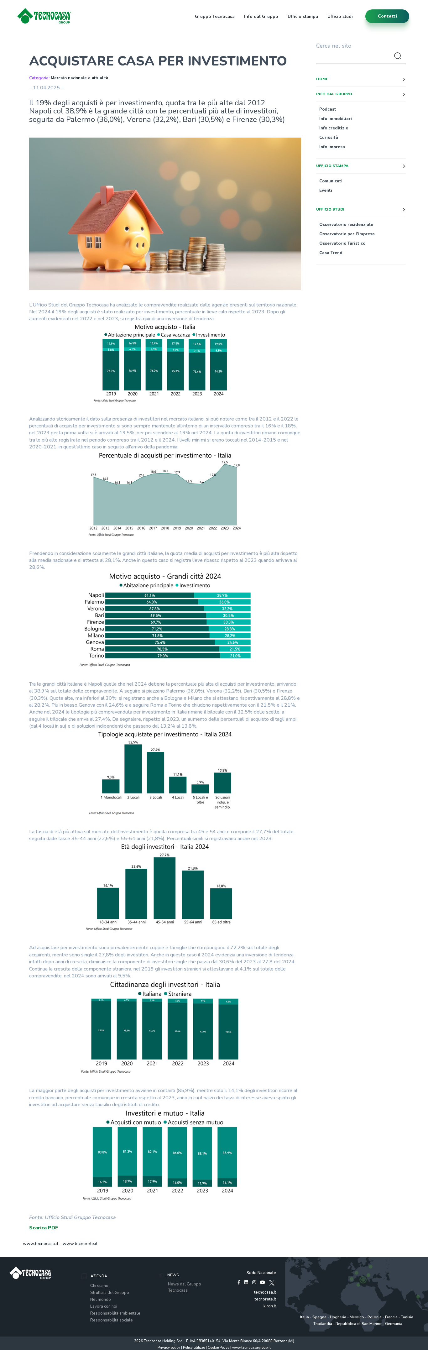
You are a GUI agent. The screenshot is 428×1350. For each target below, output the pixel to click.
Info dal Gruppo (261, 16)
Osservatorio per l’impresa (347, 234)
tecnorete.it (265, 1299)
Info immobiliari (335, 119)
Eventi (325, 190)
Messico (357, 1317)
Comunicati (330, 181)
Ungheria (338, 1317)
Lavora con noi (103, 1306)
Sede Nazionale (261, 1273)
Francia (391, 1317)
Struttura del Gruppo (109, 1292)
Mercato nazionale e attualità (79, 78)
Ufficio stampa (303, 16)
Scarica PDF (43, 1227)
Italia (304, 1317)
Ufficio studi (340, 16)
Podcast (327, 109)
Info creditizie (333, 128)
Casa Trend (330, 253)
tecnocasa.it (265, 1292)
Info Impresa (332, 147)
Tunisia (407, 1317)
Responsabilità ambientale (115, 1313)
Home (322, 78)
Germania (393, 1323)
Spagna (319, 1317)
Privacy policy (169, 1347)
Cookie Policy (218, 1347)
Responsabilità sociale (111, 1320)
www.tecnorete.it (80, 1244)
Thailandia (322, 1323)
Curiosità (328, 137)
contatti (387, 16)
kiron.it (270, 1306)
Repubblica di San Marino (359, 1323)
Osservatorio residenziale (346, 225)
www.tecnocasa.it (40, 1244)
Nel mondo (100, 1299)
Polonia (375, 1317)
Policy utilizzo (194, 1347)
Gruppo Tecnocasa (215, 16)
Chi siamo (99, 1286)
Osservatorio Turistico (342, 243)
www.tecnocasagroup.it (251, 1347)
